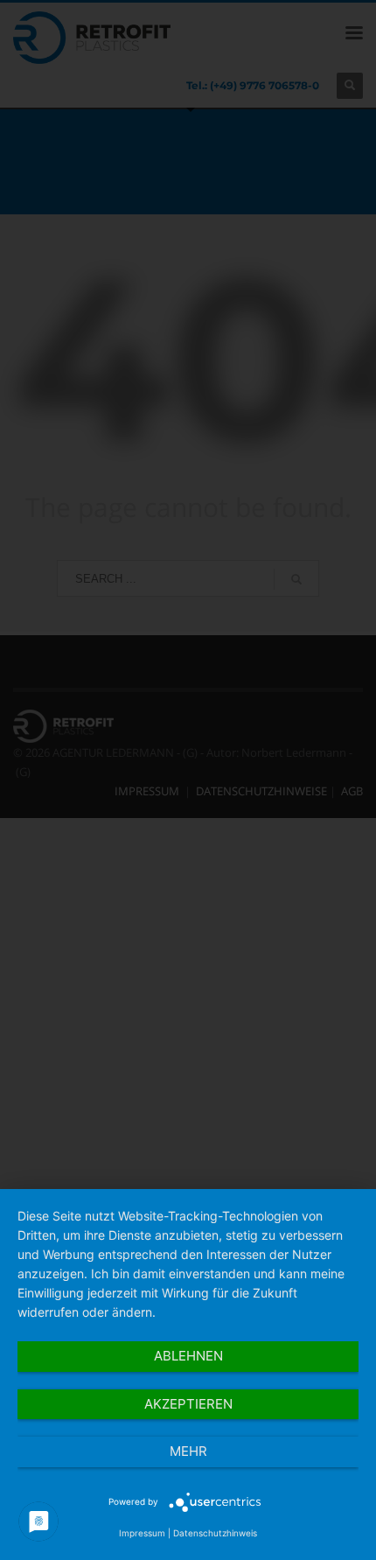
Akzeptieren (188, 1404)
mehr (188, 1451)
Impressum (142, 1533)
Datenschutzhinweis (215, 1533)
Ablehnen (188, 1355)
